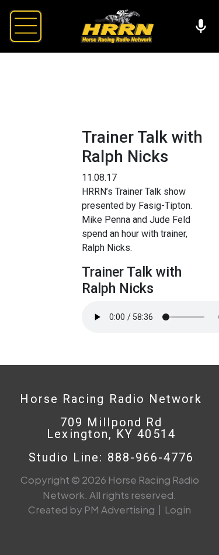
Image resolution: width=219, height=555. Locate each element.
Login (178, 509)
